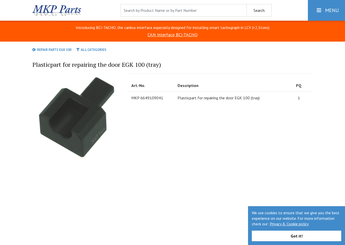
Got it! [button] (297, 235)
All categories (93, 50)
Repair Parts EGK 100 (53, 50)
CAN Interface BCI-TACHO (172, 35)
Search (259, 10)
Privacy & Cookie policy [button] (289, 223)
